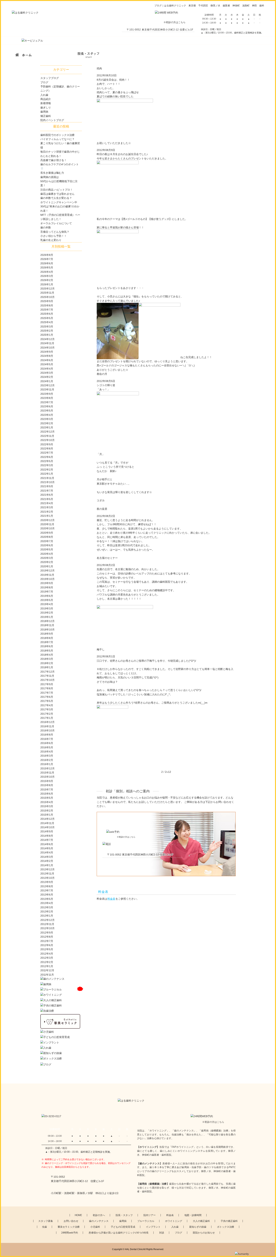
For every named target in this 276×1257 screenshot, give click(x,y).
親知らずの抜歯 (197, 1226)
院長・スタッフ (124, 1215)
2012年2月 (46, 962)
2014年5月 (46, 848)
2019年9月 (46, 583)
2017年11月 (47, 675)
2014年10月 (47, 827)
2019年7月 (46, 591)
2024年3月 (46, 372)
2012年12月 (47, 919)
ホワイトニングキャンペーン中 (58, 202)
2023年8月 (46, 397)
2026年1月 (46, 284)
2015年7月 (46, 789)
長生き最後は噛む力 (52, 172)
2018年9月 (46, 633)
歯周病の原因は (49, 177)
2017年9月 (46, 684)
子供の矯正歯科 (229, 1221)
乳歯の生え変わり (50, 240)
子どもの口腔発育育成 (123, 1226)
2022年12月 (47, 431)
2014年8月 (46, 835)
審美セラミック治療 (69, 1226)
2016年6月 (46, 743)
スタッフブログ (49, 78)
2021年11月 (47, 478)
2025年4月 (46, 322)
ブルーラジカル (145, 1221)
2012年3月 (46, 957)
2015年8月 (46, 785)
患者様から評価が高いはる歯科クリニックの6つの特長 (119, 1232)
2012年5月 (46, 949)
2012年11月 (47, 924)
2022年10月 (47, 440)
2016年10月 (47, 730)
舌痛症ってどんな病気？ (54, 231)
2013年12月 (47, 869)
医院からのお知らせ (204, 1232)
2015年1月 (46, 814)
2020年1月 (46, 566)
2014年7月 (46, 839)
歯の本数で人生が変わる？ (56, 197)
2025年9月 (46, 301)
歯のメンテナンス (99, 1221)
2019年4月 (46, 604)
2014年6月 (46, 844)
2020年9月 (46, 532)
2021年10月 (47, 482)
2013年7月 (46, 890)
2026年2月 (46, 280)
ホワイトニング (173, 1221)
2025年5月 (46, 318)
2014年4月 (46, 852)
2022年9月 (46, 444)
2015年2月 (46, 810)
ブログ (44, 82)
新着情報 (45, 103)
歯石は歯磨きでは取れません (57, 193)
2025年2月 (46, 330)
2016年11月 (47, 726)
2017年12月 (47, 671)
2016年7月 (46, 738)
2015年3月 (46, 806)
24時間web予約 (69, 1232)
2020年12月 (47, 520)
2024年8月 (46, 355)
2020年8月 (46, 536)
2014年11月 (47, 823)
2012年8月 (46, 936)
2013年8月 (46, 886)
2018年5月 (46, 650)
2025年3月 (46, 326)
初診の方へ (99, 1215)
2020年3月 (46, 557)
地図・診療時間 (192, 1215)
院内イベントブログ (52, 120)
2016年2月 (46, 759)
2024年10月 (47, 347)
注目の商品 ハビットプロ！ (56, 189)
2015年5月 (46, 797)
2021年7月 (46, 490)
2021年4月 (46, 503)
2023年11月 (47, 389)
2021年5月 (46, 499)
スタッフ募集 (45, 1221)
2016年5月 (46, 747)
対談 (161, 1232)
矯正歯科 (45, 115)
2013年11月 (47, 873)
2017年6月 (46, 696)
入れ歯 (44, 94)
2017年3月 (46, 709)
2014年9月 (46, 831)
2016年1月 (46, 764)
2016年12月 (47, 722)
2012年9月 (46, 932)
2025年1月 (46, 334)
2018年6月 (46, 646)
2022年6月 (46, 456)
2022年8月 (46, 448)
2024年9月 (46, 351)
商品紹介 (45, 99)
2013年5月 (46, 898)
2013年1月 (46, 915)
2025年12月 (47, 288)
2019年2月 (46, 612)
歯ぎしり (45, 107)
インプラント (153, 1226)
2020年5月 (46, 549)
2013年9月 (46, 881)
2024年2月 (46, 376)
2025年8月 (46, 305)
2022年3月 (46, 465)
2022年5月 (46, 461)
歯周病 (44, 111)
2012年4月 (46, 953)
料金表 (111, 898)
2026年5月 (46, 267)
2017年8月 (46, 688)
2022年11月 (47, 435)
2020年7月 (46, 541)
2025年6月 (46, 313)
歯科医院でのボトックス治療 (57, 134)
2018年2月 (46, 663)
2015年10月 (47, 776)
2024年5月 (46, 364)
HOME (78, 1215)
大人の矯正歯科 (201, 1221)
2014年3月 (46, 856)
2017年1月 (46, 717)
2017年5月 (46, 700)
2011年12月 (47, 970)
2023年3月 (46, 419)
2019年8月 (46, 587)
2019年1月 (46, 616)
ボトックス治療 (225, 1226)
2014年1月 (46, 865)
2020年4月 (46, 553)
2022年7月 (46, 452)
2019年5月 (46, 600)
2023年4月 (46, 414)
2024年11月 (47, 343)
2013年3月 (46, 907)
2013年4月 (46, 903)
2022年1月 (46, 473)
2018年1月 (46, 667)
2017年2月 (46, 713)
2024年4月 (46, 368)
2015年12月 (47, 768)
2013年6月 (46, 894)
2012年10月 (47, 928)
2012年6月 (46, 945)
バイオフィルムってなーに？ (57, 139)
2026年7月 (46, 259)
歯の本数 (45, 227)
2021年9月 (46, 486)
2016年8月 (46, 734)
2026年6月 (46, 263)
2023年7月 (46, 402)
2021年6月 (46, 494)
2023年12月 (47, 385)
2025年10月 (47, 297)
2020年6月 (46, 545)
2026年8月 (46, 254)
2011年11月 (47, 974)
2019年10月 (47, 578)
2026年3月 (46, 275)
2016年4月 (46, 751)
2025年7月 (46, 309)
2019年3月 (46, 608)
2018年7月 (46, 642)
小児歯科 (95, 1226)
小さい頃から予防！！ (53, 235)
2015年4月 (46, 802)
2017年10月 (47, 679)
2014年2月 (46, 860)
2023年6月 (46, 406)
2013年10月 (47, 877)
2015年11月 (47, 772)
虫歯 (44, 1226)
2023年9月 (46, 393)
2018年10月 (47, 629)
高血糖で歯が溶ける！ (53, 160)
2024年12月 (47, 339)
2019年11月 (47, 574)
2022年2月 (46, 469)
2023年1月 (46, 427)
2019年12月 (47, 570)
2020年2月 (46, 562)
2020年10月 (47, 528)
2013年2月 (46, 911)
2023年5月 (46, 410)
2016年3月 (46, 755)
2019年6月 (46, 595)
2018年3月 (46, 658)
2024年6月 (46, 360)
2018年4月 (46, 654)
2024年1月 (46, 381)
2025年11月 (47, 292)
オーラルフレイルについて (56, 223)
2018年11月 (47, 625)
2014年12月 (47, 818)
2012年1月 (46, 966)
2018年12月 (47, 621)
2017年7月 (46, 692)
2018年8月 (46, 637)
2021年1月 (46, 515)
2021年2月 (46, 511)
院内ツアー (149, 1215)
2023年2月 (46, 423)
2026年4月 (46, 271)
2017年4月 (46, 705)
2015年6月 (46, 793)
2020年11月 (47, 524)
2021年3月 (46, 507)
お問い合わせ (71, 1221)
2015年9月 (46, 781)
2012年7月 (46, 941)
